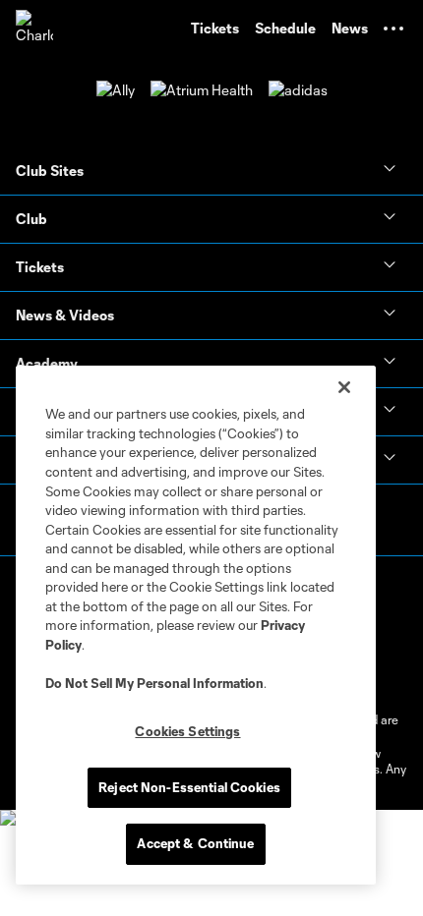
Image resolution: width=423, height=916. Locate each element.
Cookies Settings (187, 731)
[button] (393, 28)
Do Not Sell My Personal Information (154, 683)
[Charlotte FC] (34, 28)
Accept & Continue (195, 843)
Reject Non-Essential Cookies (189, 787)
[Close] (344, 387)
